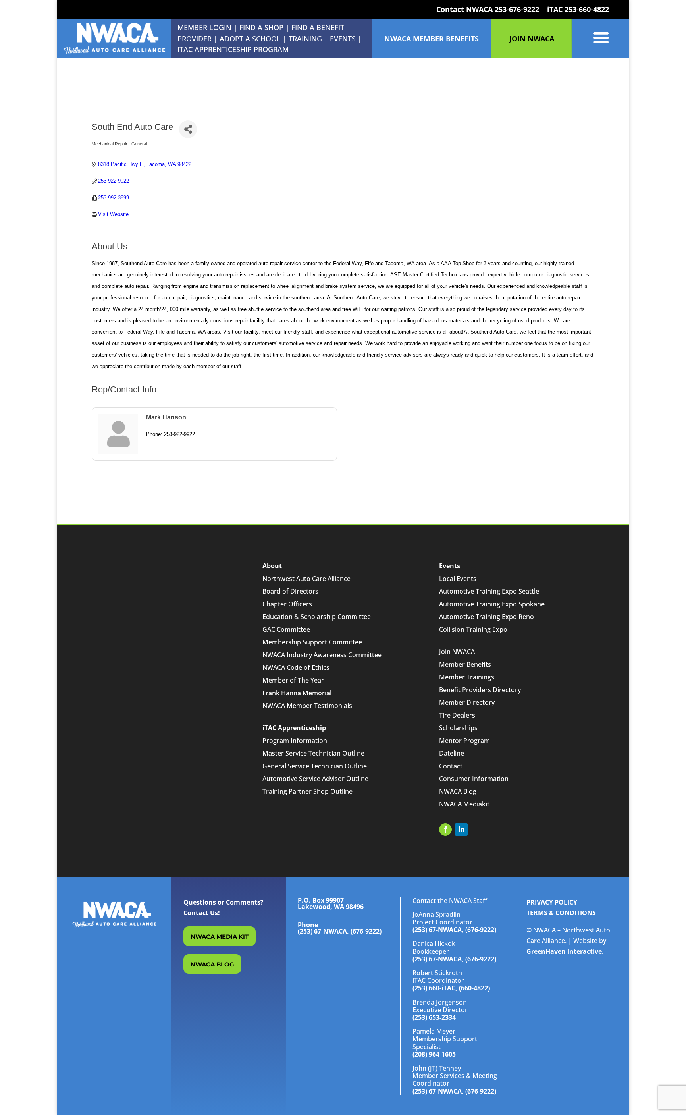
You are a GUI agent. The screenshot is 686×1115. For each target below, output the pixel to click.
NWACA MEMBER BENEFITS (431, 38)
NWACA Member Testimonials (307, 705)
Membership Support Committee (312, 642)
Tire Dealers (457, 715)
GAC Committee (286, 629)
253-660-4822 (587, 9)
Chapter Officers (287, 604)
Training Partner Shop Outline (307, 791)
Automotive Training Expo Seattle (489, 591)
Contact (450, 766)
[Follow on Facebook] (445, 829)
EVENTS (343, 38)
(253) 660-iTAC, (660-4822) (451, 988)
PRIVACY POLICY (551, 902)
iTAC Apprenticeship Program (233, 49)
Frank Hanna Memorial (296, 693)
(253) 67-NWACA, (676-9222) (454, 929)
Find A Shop (261, 27)
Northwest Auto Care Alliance (306, 578)
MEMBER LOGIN (204, 27)
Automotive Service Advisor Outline (315, 778)
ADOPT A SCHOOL (251, 38)
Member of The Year (293, 680)
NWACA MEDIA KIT (220, 936)
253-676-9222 (517, 9)
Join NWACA (457, 651)
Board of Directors (290, 591)
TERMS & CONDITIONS (561, 913)
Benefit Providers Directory (480, 689)
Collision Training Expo (473, 629)
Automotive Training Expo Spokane (492, 604)
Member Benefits (465, 664)
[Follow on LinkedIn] (461, 829)
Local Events (457, 578)
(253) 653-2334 (434, 1017)
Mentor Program (464, 740)
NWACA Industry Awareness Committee (322, 654)
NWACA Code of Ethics (296, 667)
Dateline (451, 753)
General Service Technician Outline (314, 766)
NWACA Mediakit (464, 804)
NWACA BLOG (212, 964)
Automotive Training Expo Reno (486, 616)
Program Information (294, 740)
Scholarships (458, 727)
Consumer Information (474, 778)
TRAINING (305, 38)
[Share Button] (188, 129)
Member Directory (467, 702)
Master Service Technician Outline (313, 753)
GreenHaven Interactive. (565, 951)
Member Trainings (466, 677)
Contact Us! (201, 913)
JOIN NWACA (531, 38)
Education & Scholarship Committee (316, 616)
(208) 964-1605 (434, 1054)
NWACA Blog (457, 791)
